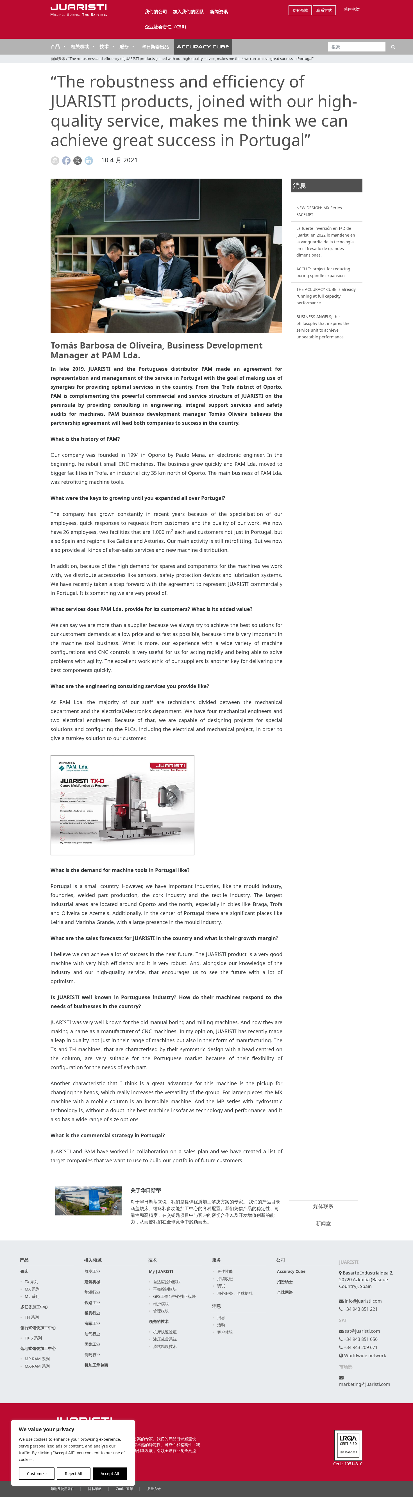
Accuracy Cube (291, 1271)
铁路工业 (92, 1302)
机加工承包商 (96, 1365)
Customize (37, 1473)
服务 (124, 46)
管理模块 (161, 1311)
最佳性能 (225, 1271)
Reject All (73, 1473)
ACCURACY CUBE (203, 47)
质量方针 (154, 1488)
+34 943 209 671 (360, 1347)
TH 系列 (32, 1317)
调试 (221, 1286)
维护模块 (161, 1303)
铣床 (24, 1271)
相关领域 (80, 46)
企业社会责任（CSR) (165, 27)
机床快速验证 (165, 1331)
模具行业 (92, 1313)
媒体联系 (323, 1206)
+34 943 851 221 (360, 1309)
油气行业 (92, 1333)
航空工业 (92, 1271)
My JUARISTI (161, 1271)
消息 (216, 1306)
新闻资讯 (219, 11)
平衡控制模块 (165, 1289)
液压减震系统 (165, 1339)
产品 (55, 46)
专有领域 (300, 10)
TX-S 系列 (33, 1338)
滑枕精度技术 (165, 1346)
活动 (221, 1324)
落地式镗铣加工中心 (38, 1348)
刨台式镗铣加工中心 (38, 1327)
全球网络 (285, 1292)
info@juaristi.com (363, 1301)
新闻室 (323, 1223)
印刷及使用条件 (62, 1488)
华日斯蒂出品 (155, 47)
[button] (64, 46)
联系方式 (324, 10)
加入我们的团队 (188, 11)
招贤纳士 (285, 1281)
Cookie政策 (124, 1488)
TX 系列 (31, 1281)
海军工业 (92, 1323)
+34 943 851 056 (360, 1339)
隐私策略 (95, 1488)
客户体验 (225, 1332)
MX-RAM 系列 (37, 1366)
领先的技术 (159, 1321)
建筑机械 (92, 1281)
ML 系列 (32, 1296)
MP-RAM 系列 (37, 1358)
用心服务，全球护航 (235, 1293)
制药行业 (92, 1354)
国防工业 (92, 1344)
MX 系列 (32, 1289)
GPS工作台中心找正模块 (174, 1296)
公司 (280, 1260)
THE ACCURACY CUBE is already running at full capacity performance (326, 296)
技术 (104, 46)
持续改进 (225, 1278)
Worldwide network (364, 1355)
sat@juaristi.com (362, 1331)
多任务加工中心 (34, 1306)
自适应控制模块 (167, 1281)
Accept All (110, 1473)
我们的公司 (156, 11)
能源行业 (92, 1292)
